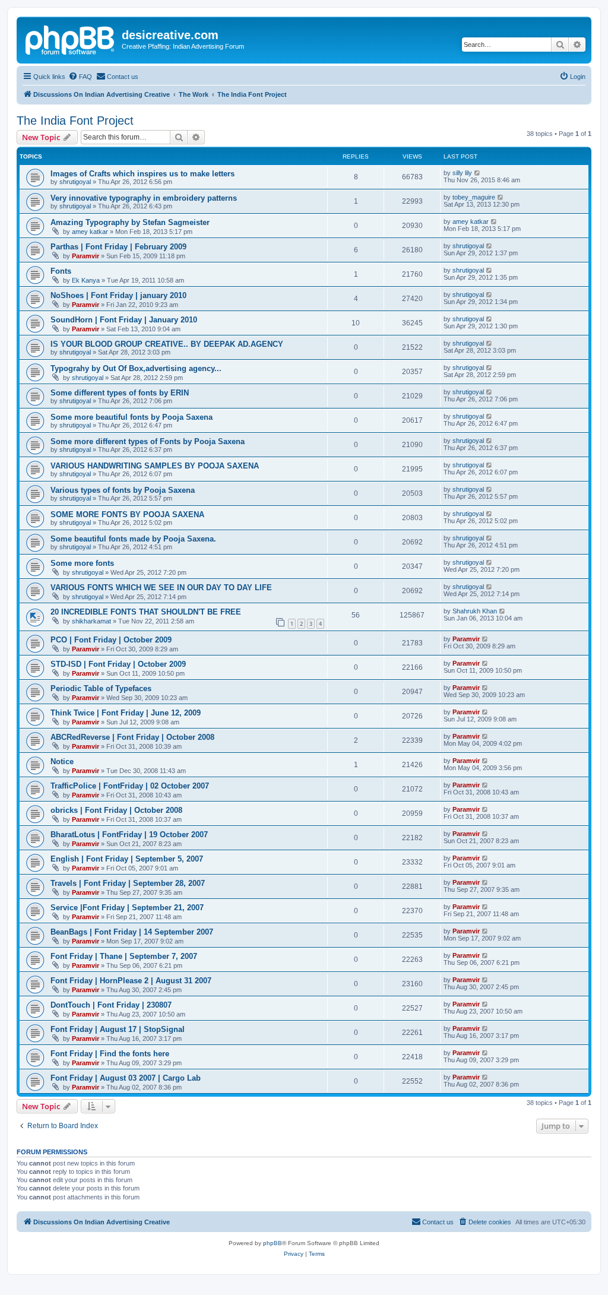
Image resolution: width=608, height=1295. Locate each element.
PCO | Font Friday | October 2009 (111, 639)
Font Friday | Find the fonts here (109, 1053)
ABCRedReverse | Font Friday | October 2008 (132, 737)
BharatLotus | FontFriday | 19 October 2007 (129, 834)
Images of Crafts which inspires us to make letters (142, 173)
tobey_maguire (473, 197)
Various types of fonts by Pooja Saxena (122, 490)
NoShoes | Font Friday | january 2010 (118, 295)
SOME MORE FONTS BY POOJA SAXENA (127, 514)
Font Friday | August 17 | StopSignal (117, 1029)
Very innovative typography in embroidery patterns (143, 198)
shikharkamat (91, 621)
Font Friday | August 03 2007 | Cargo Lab (125, 1078)
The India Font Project (75, 120)
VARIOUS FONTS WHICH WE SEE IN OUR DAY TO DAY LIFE (161, 587)
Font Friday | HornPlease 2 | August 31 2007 (130, 980)
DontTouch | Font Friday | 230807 (111, 1004)
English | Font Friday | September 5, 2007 (126, 858)
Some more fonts (82, 563)
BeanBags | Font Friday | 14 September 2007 (131, 931)
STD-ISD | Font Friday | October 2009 (118, 664)
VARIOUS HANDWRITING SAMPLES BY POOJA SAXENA (154, 465)
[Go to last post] (478, 172)
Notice (62, 761)
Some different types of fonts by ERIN (119, 392)
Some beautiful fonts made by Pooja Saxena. (133, 538)
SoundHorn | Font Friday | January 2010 (123, 319)
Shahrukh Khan (474, 611)
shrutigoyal (75, 181)
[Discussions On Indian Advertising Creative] (71, 39)
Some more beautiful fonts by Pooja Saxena (131, 417)
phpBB (272, 1243)
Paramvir (85, 255)
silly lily (462, 172)
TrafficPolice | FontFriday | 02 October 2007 (129, 785)
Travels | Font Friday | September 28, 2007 (127, 883)
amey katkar (90, 231)
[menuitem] (80, 76)
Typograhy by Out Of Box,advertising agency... (135, 368)
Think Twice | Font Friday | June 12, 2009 (125, 712)
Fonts (60, 271)
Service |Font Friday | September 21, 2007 (127, 907)
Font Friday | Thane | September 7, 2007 (123, 956)
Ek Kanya (86, 280)
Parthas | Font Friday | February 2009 (118, 246)
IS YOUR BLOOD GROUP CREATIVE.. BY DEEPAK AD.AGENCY (166, 344)
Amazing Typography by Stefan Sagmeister (130, 222)
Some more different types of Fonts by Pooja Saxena (147, 441)
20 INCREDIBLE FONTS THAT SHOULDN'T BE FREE (145, 611)
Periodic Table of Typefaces (100, 688)
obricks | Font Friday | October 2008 (116, 810)
